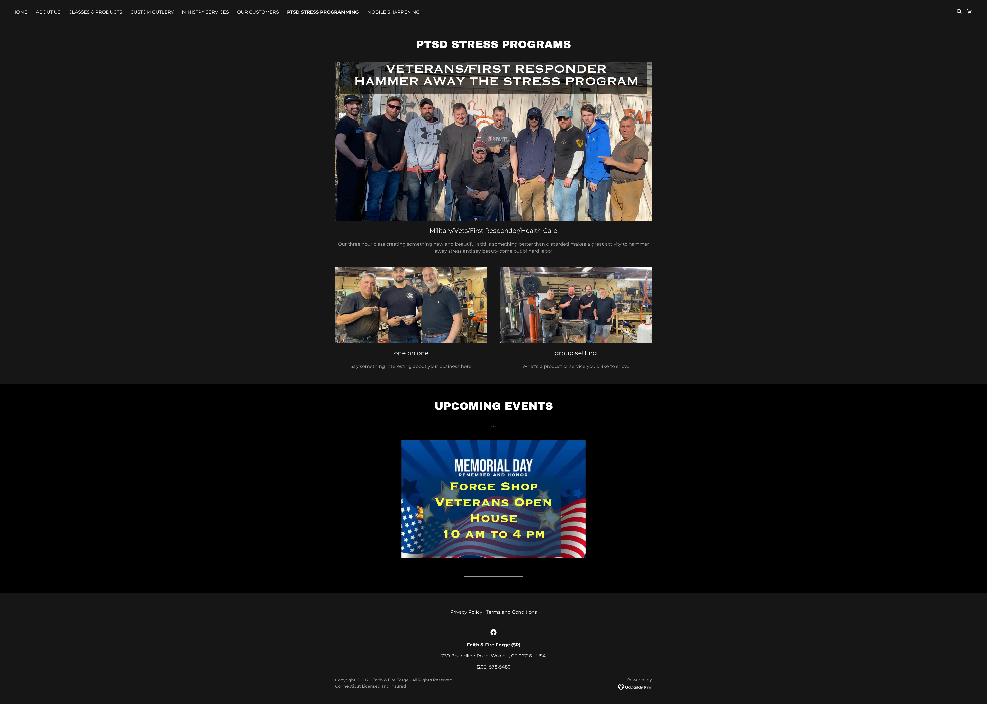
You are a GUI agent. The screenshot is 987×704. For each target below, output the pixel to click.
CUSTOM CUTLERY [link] (152, 12)
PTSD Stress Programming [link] (323, 12)
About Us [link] (48, 12)
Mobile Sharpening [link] (393, 12)
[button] (969, 11)
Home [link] (20, 12)
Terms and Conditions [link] (511, 612)
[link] (493, 632)
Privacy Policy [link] (466, 612)
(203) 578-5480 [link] (494, 667)
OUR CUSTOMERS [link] (258, 12)
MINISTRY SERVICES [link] (205, 12)
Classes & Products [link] (95, 12)
